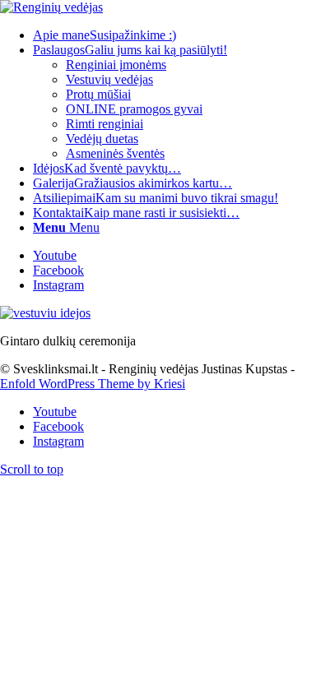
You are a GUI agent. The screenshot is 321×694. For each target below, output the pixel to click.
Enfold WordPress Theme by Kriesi (92, 384)
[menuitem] (177, 35)
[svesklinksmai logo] (51, 7)
